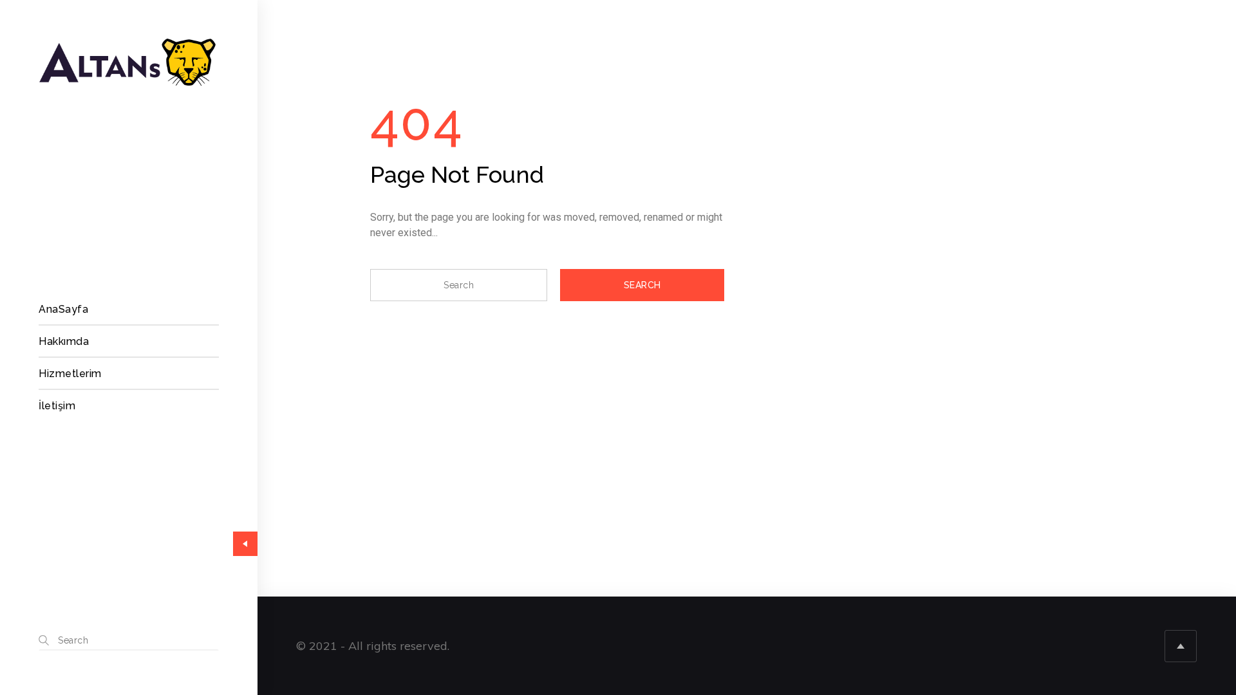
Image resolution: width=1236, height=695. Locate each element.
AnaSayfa (63, 309)
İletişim (57, 406)
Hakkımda (64, 341)
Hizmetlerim (70, 373)
